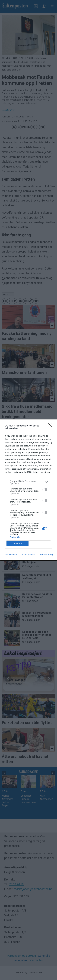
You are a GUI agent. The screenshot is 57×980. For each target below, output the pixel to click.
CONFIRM (17, 543)
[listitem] (28, 482)
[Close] (51, 426)
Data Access (28, 554)
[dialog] (28, 490)
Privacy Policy (46, 554)
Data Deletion (10, 554)
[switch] (44, 489)
